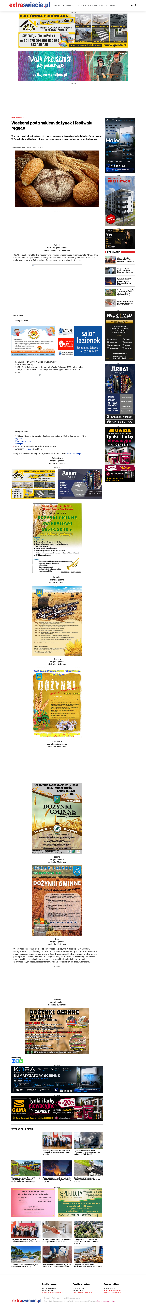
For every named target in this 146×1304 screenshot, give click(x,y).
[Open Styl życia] (85, 5)
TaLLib (30, 449)
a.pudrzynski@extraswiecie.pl (52, 1292)
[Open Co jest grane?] (99, 5)
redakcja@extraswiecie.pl (112, 1290)
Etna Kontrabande (23, 441)
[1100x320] (57, 1079)
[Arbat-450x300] (80, 484)
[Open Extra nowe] (75, 5)
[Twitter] (17, 1061)
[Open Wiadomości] (63, 5)
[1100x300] (57, 1108)
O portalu (47, 1298)
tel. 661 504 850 (48, 1290)
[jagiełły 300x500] (120, 201)
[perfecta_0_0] (80, 1202)
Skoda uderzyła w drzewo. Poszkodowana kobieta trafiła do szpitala (87, 1180)
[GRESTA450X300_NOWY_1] (33, 484)
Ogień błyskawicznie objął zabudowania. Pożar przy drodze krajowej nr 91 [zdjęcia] (87, 1152)
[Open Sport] (106, 5)
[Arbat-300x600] (120, 394)
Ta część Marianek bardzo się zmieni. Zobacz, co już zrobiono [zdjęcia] (86, 1241)
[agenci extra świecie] (120, 239)
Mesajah (19, 444)
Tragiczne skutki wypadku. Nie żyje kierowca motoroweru (125, 270)
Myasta (18, 438)
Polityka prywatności (59, 1298)
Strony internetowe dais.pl (106, 1301)
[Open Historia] (116, 5)
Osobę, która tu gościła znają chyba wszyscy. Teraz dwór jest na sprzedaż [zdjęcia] (125, 292)
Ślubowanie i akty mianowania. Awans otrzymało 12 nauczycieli (125, 259)
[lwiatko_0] (33, 341)
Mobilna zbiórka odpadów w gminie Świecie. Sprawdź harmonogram (57, 1265)
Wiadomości (17, 118)
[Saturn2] (80, 341)
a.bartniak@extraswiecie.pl (82, 1292)
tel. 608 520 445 (78, 1290)
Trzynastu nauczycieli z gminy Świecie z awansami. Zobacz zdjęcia (25, 1241)
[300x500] (120, 336)
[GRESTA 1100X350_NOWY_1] (73, 30)
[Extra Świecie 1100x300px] (73, 66)
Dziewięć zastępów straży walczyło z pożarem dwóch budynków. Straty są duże (57, 1180)
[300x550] (120, 145)
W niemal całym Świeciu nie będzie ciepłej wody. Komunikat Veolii (57, 1241)
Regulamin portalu (74, 1298)
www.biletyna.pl (73, 453)
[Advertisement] (73, 98)
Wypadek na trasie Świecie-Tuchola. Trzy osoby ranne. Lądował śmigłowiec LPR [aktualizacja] (25, 1180)
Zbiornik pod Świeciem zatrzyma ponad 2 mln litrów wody (24, 1265)
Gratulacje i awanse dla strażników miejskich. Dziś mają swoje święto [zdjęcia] (56, 1152)
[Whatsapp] (21, 1061)
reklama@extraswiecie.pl (112, 1292)
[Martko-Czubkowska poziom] (33, 1202)
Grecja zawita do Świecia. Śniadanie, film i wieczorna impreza (88, 1265)
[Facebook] (13, 1061)
